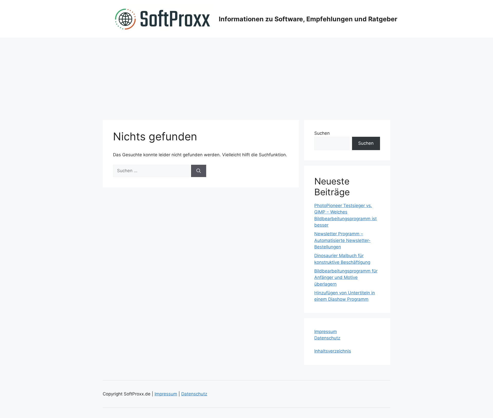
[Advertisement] (246, 76)
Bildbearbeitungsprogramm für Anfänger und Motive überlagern (345, 277)
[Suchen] (198, 171)
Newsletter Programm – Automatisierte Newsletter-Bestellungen (342, 240)
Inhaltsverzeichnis (332, 351)
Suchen (322, 133)
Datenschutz (327, 338)
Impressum (325, 331)
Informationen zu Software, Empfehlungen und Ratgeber (308, 19)
